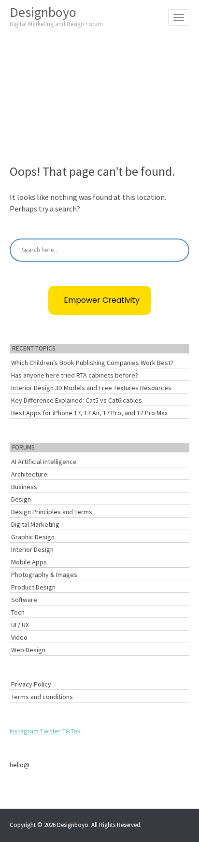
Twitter (50, 731)
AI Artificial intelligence (44, 461)
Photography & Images (44, 574)
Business (24, 486)
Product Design (33, 587)
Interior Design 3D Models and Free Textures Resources (91, 387)
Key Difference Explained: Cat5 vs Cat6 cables (76, 400)
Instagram (24, 731)
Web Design (28, 650)
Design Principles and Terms (51, 511)
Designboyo (56, 15)
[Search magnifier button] (178, 250)
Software (24, 599)
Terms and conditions (42, 696)
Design (21, 499)
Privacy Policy (31, 684)
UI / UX (20, 624)
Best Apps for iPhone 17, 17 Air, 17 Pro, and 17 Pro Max (89, 412)
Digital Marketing (35, 524)
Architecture (29, 474)
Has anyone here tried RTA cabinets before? (74, 375)
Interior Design (32, 549)
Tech (18, 612)
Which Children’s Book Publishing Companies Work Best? (92, 362)
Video (19, 637)
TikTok (71, 731)
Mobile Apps (29, 562)
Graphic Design (33, 537)
